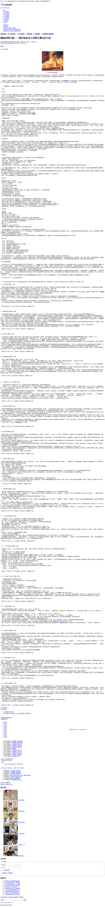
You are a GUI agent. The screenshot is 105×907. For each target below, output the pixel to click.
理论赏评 (5, 24)
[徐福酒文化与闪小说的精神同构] (10, 855)
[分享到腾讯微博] (6, 782)
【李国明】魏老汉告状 (16, 776)
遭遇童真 (14, 748)
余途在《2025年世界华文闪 (13, 893)
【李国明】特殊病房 (17, 745)
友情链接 (16, 897)
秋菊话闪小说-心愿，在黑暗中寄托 (12, 30)
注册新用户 (4, 873)
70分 (5, 723)
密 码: (3, 867)
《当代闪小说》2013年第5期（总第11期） (21, 713)
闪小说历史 (6, 19)
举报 (15, 41)
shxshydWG (33, 41)
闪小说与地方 (21, 833)
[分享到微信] (9, 782)
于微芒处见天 (21, 811)
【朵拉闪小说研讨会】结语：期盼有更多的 (20, 775)
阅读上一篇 (3, 784)
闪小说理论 (6, 16)
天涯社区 (23, 41)
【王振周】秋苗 (16, 756)
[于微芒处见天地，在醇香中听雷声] (10, 811)
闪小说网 (5, 20)
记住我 (5, 870)
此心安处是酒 (21, 822)
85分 (5, 728)
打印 (8, 41)
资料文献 (5, 26)
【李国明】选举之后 (17, 744)
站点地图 (10, 897)
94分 (5, 734)
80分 (5, 726)
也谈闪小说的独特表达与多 (13, 881)
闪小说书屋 (6, 14)
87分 (5, 729)
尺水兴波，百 (21, 844)
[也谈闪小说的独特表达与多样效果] (10, 800)
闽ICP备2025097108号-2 (6, 905)
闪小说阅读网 (11, 34)
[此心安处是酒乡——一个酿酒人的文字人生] (10, 822)
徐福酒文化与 (21, 855)
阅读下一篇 (9, 784)
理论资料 (37, 34)
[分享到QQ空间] (2, 782)
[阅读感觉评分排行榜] (6, 717)
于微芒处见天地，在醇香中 (13, 882)
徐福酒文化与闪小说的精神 (13, 888)
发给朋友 (11, 41)
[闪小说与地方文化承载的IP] (10, 833)
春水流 (12, 712)
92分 (5, 732)
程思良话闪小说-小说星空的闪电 (11, 29)
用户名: (3, 864)
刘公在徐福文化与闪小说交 (13, 894)
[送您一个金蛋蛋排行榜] (7, 759)
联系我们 (21, 897)
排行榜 (5, 22)
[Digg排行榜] (4, 707)
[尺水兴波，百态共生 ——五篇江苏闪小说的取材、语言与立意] (10, 844)
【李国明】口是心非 (17, 751)
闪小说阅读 (6, 11)
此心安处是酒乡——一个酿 (13, 884)
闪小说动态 (6, 17)
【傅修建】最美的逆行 (17, 741)
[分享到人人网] (7, 782)
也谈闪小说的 (21, 800)
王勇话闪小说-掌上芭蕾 (9, 27)
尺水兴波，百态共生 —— (12, 887)
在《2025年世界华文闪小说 (13, 890)
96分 (5, 735)
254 (2, 709)
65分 (5, 722)
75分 (5, 725)
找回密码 (10, 873)
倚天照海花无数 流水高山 (12, 891)
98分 (5, 737)
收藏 (5, 41)
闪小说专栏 (6, 13)
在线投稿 (51, 34)
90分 (5, 731)
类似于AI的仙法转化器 (5, 7)
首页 (4, 10)
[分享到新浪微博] (4, 782)
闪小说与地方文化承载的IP (13, 885)
